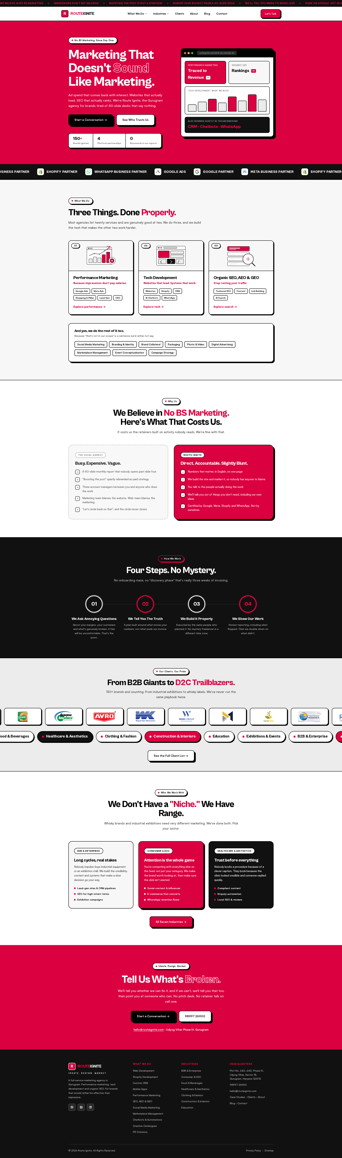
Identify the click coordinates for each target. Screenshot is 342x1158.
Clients (179, 13)
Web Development (143, 1070)
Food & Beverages (192, 1082)
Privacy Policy (253, 1150)
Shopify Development (145, 1076)
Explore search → (225, 306)
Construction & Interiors (195, 1101)
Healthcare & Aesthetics (195, 1088)
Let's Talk (270, 13)
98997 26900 (195, 1016)
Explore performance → (89, 306)
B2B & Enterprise (191, 1070)
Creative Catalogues (145, 1125)
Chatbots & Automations (147, 1119)
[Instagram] (81, 1107)
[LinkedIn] (90, 1107)
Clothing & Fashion (192, 1095)
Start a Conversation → (90, 120)
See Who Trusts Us (135, 120)
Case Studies (237, 1096)
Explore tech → (153, 306)
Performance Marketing (146, 1095)
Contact (221, 13)
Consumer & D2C (191, 1076)
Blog (207, 13)
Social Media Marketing (146, 1107)
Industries (159, 13)
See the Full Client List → (171, 755)
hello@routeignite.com (149, 1029)
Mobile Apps (140, 1088)
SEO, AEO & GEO (142, 1101)
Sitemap (269, 1150)
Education (187, 1107)
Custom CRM (140, 1082)
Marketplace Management (148, 1113)
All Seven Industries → (171, 922)
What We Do (136, 13)
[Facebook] (72, 1107)
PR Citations (140, 1131)
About (194, 13)
